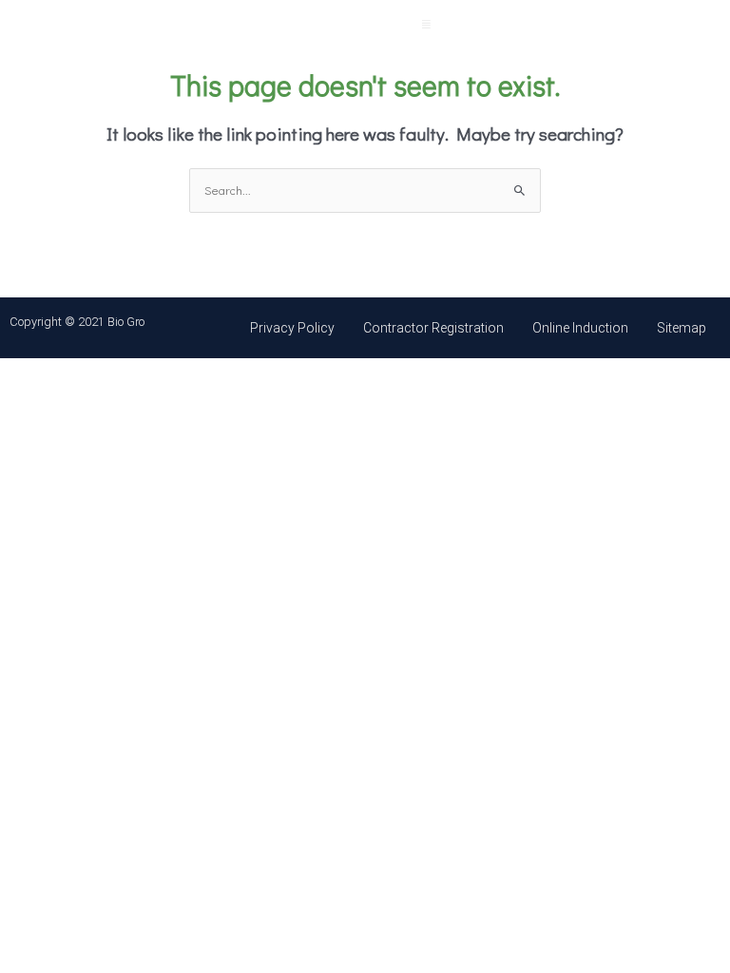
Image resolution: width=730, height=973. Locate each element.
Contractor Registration (433, 327)
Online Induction (580, 327)
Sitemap (681, 327)
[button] (426, 19)
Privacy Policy (292, 327)
